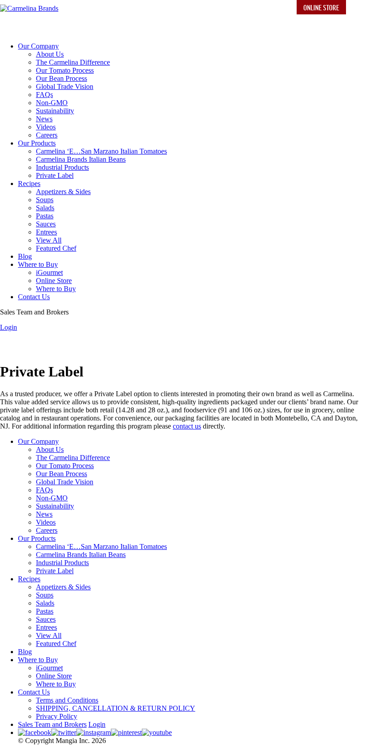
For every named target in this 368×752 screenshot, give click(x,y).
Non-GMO (52, 102)
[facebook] (34, 733)
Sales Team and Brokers (52, 724)
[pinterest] (126, 733)
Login (8, 327)
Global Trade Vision (64, 86)
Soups (44, 199)
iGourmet (49, 272)
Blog (25, 256)
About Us (50, 54)
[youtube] (157, 733)
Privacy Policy (56, 716)
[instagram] (93, 733)
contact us (187, 426)
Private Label (55, 175)
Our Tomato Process (65, 70)
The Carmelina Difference (73, 62)
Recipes (29, 183)
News (44, 119)
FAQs (44, 94)
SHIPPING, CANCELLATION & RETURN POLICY (115, 708)
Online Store (321, 7)
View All (48, 240)
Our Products (37, 143)
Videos (46, 127)
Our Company (38, 46)
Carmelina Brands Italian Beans (81, 159)
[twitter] (63, 733)
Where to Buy (38, 264)
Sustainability (55, 111)
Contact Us (34, 297)
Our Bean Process (61, 78)
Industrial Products (62, 167)
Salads (45, 208)
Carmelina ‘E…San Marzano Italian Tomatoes (101, 151)
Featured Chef (56, 248)
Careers (46, 135)
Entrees (46, 232)
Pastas (44, 216)
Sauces (46, 224)
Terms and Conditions (67, 700)
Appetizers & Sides (63, 191)
